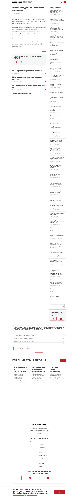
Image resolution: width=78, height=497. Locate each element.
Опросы (41, 466)
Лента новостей (55, 7)
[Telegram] (53, 318)
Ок (60, 492)
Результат (27, 348)
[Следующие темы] (64, 360)
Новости (44, 51)
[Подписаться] (21, 62)
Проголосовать (19, 348)
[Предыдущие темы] (61, 360)
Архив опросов (39, 352)
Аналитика (42, 447)
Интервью (41, 450)
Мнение (41, 452)
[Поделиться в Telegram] (16, 62)
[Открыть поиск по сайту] (61, 2)
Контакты (32, 442)
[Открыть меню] (65, 2)
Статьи (41, 444)
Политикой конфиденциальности (25, 494)
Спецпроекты (42, 458)
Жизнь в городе (43, 455)
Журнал (41, 460)
